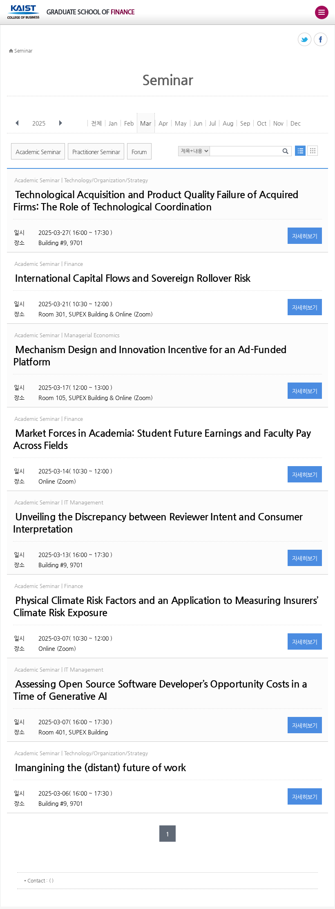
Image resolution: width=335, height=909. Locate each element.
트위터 (305, 40)
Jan (113, 123)
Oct (261, 123)
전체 (96, 123)
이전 (17, 123)
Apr (163, 123)
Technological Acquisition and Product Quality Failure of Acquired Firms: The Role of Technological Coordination (155, 200)
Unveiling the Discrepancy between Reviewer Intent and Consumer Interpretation (157, 523)
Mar (145, 123)
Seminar (23, 50)
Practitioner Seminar (96, 151)
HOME (11, 51)
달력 (312, 151)
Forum (139, 151)
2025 (38, 123)
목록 (300, 151)
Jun (198, 123)
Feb (129, 123)
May (181, 123)
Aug (228, 123)
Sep (245, 123)
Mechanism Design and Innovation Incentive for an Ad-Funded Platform (149, 355)
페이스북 (321, 40)
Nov (278, 123)
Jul (212, 123)
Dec (295, 123)
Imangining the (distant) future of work (100, 767)
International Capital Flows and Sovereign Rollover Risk (132, 278)
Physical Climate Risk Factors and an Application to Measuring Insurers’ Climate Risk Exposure (165, 606)
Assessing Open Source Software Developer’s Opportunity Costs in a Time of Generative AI (160, 690)
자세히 (304, 236)
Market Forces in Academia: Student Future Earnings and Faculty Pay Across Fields (161, 439)
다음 (60, 123)
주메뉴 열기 (321, 12)
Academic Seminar (38, 151)
